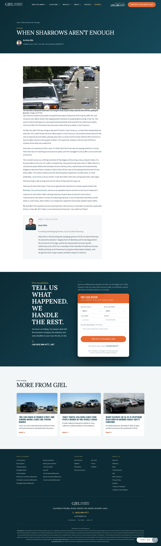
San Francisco (78, 460)
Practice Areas (38, 5)
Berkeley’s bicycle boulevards (35, 190)
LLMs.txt (89, 520)
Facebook (72, 520)
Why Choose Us (117, 477)
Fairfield (93, 467)
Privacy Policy (116, 480)
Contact (87, 5)
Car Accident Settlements (51, 473)
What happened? (109, 307)
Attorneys (115, 464)
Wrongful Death (21, 470)
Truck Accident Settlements (51, 480)
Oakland (76, 464)
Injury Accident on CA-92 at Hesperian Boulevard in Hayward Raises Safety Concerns (124, 419)
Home (18, 23)
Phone (107, 316)
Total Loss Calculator (118, 487)
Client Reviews (117, 470)
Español (97, 5)
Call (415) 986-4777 (112, 346)
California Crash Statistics (120, 490)
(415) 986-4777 (59, 44)
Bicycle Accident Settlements (52, 477)
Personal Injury (21, 473)
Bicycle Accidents (48, 460)
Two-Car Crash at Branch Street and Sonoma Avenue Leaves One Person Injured (36, 419)
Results (66, 5)
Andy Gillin (29, 40)
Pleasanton (77, 467)
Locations (53, 5)
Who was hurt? (86, 307)
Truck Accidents (48, 467)
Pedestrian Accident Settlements (27, 480)
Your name (85, 316)
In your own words (92, 325)
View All (45, 470)
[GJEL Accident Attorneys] (13, 4)
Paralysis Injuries (21, 467)
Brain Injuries (20, 464)
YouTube (81, 520)
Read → (22, 432)
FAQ (113, 473)
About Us (115, 460)
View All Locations (79, 470)
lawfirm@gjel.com (80, 516)
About (76, 5)
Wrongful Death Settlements (25, 483)
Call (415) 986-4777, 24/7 (43, 344)
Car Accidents (21, 460)
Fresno (93, 464)
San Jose (94, 460)
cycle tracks (37, 177)
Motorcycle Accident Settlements (27, 477)
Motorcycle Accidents (49, 464)
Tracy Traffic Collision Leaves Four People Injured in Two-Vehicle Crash (79, 418)
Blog (113, 467)
